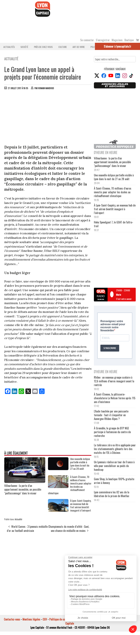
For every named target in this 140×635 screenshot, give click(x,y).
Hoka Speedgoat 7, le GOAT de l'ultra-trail (113, 224)
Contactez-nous (12, 619)
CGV (45, 619)
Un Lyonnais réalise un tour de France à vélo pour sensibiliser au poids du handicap (114, 465)
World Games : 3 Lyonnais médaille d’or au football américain (27, 528)
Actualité (18, 519)
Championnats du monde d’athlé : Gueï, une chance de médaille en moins (68, 528)
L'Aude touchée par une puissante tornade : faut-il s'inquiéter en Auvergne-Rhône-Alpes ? (111, 415)
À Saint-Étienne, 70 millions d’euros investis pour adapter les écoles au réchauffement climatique (69, 485)
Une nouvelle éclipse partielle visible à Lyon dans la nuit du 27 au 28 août (80, 463)
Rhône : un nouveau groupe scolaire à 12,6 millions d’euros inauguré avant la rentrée (114, 381)
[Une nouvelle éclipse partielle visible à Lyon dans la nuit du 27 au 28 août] (58, 469)
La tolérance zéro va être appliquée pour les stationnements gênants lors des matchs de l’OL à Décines (115, 449)
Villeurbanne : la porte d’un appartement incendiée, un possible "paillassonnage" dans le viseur (22, 489)
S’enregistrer (103, 40)
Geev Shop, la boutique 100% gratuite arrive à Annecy (114, 481)
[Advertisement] (48, 118)
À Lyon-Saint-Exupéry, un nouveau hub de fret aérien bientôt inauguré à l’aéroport (80, 505)
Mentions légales (31, 619)
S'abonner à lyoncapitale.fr (117, 46)
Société (24, 47)
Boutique (129, 40)
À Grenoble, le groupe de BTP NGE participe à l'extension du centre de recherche (112, 432)
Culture (62, 47)
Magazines (117, 40)
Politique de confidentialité (63, 619)
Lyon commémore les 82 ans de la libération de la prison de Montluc (111, 494)
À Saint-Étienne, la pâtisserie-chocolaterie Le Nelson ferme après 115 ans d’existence (114, 398)
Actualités (9, 47)
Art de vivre (79, 47)
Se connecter (87, 40)
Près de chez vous (43, 47)
